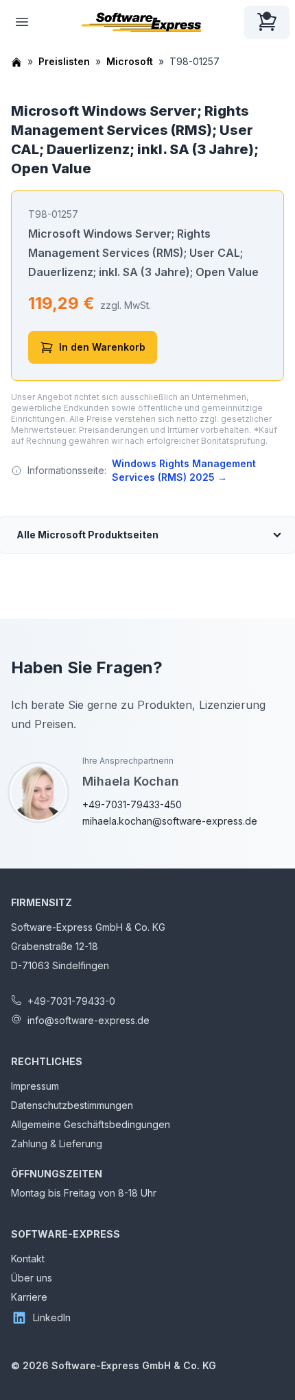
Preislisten (64, 61)
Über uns (31, 1278)
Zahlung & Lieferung (56, 1143)
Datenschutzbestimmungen (72, 1105)
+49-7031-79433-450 (132, 804)
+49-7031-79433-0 (71, 1001)
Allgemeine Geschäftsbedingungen (90, 1124)
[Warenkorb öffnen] (267, 21)
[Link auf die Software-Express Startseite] (141, 21)
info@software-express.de (88, 1020)
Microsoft (129, 61)
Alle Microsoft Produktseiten (87, 534)
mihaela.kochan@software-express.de (169, 821)
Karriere (29, 1297)
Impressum (35, 1086)
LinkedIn (52, 1317)
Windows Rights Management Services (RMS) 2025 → (184, 470)
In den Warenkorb (102, 347)
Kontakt (28, 1258)
